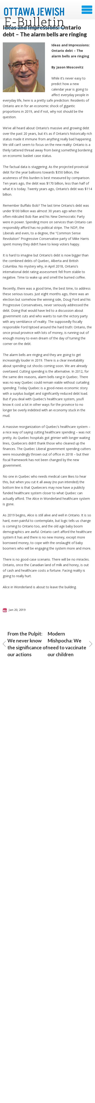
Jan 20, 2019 (16, 610)
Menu (87, 10)
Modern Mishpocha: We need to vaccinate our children (67, 644)
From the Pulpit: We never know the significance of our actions (27, 644)
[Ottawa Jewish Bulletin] (35, 11)
